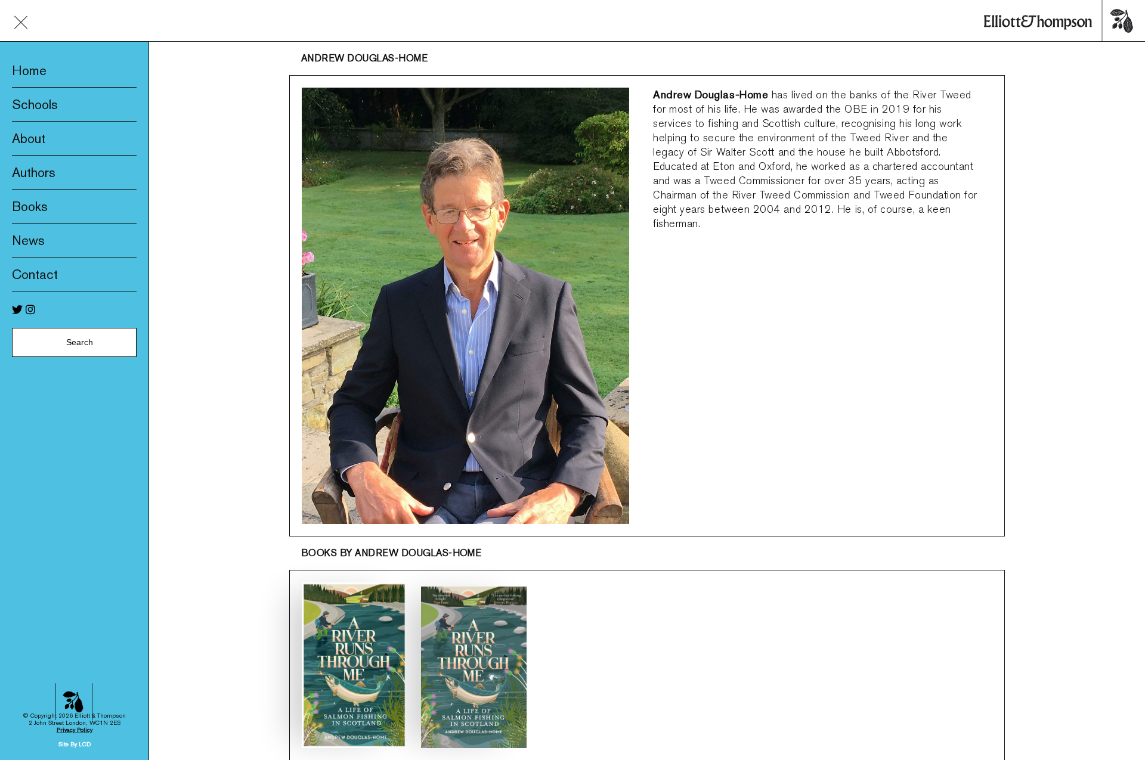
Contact (35, 274)
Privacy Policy (74, 730)
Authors (33, 172)
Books (30, 206)
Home (29, 70)
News (28, 240)
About (28, 138)
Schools (35, 104)
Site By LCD (74, 744)
